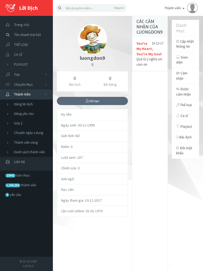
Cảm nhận (181, 76)
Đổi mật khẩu (184, 151)
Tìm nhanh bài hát (27, 34)
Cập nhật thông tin (185, 44)
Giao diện (182, 60)
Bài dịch (185, 137)
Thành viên (173, 8)
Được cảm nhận (183, 92)
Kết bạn (94, 101)
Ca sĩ (184, 115)
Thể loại (185, 104)
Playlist (186, 126)
